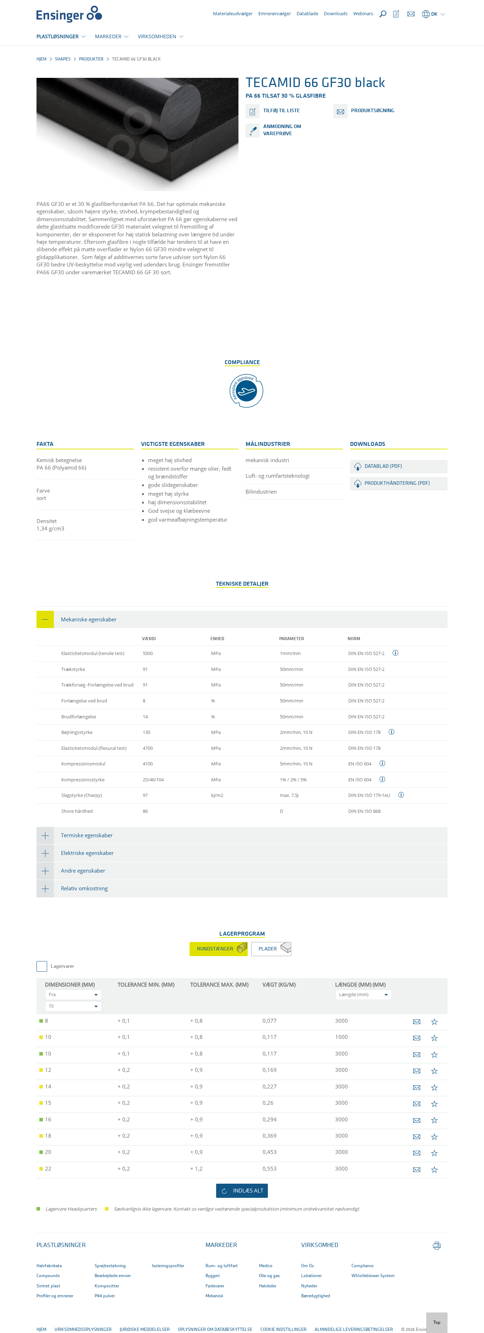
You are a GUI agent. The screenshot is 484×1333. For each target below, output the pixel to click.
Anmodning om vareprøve (282, 130)
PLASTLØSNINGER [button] (57, 36)
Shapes (63, 59)
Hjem (41, 59)
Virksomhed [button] (319, 1245)
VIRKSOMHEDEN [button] (157, 36)
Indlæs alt (248, 1190)
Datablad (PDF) (383, 466)
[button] (242, 619)
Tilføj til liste (281, 111)
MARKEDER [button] (108, 36)
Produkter (91, 59)
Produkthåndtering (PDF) (397, 483)
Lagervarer (62, 966)
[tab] (242, 619)
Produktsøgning (372, 111)
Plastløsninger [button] (61, 1245)
